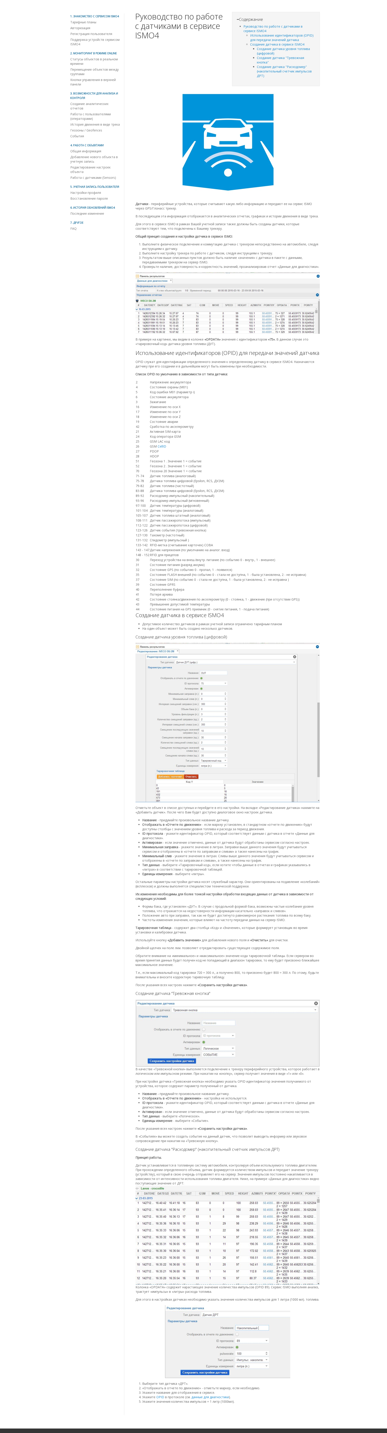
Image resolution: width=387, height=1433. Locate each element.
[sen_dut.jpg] (227, 722)
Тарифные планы (83, 22)
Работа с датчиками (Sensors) (93, 177)
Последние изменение (87, 213)
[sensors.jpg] (227, 121)
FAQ (73, 228)
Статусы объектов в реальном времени (94, 61)
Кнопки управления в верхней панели (93, 82)
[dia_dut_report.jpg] (227, 303)
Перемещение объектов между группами (94, 71)
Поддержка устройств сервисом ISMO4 (95, 41)
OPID (160, 1397)
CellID (162, 446)
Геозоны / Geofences (86, 130)
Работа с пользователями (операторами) (90, 116)
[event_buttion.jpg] (227, 1033)
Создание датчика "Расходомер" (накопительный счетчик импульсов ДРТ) (284, 71)
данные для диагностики (210, 1397)
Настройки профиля (85, 192)
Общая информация (85, 151)
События (77, 136)
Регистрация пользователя (91, 34)
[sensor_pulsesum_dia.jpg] (227, 1235)
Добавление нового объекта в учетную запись (94, 159)
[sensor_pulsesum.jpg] (227, 1341)
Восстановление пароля (89, 198)
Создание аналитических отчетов (89, 106)
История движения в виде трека (95, 124)
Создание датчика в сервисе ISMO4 (277, 44)
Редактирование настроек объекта (90, 169)
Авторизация (80, 28)
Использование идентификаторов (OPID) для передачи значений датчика (282, 37)
